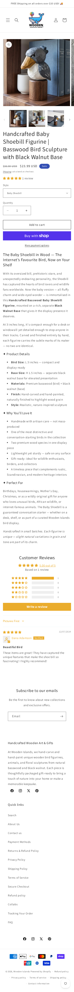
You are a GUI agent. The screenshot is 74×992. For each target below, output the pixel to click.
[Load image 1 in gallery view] (18, 118)
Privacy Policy (16, 859)
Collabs (13, 904)
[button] (8, 20)
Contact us (15, 833)
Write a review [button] (37, 607)
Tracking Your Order (20, 913)
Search (12, 815)
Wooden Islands (21, 971)
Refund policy (16, 895)
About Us (14, 824)
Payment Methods (19, 842)
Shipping (7, 171)
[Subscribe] (61, 716)
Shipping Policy (17, 869)
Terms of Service (18, 877)
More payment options (37, 245)
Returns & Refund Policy (23, 851)
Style (5, 185)
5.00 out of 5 (47, 565)
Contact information (39, 983)
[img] (12, 632)
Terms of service (38, 977)
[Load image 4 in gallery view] (55, 118)
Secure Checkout (18, 886)
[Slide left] (4, 119)
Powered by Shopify (41, 971)
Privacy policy (18, 977)
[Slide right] (69, 119)
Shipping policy (58, 977)
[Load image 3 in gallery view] (36, 118)
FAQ (10, 922)
